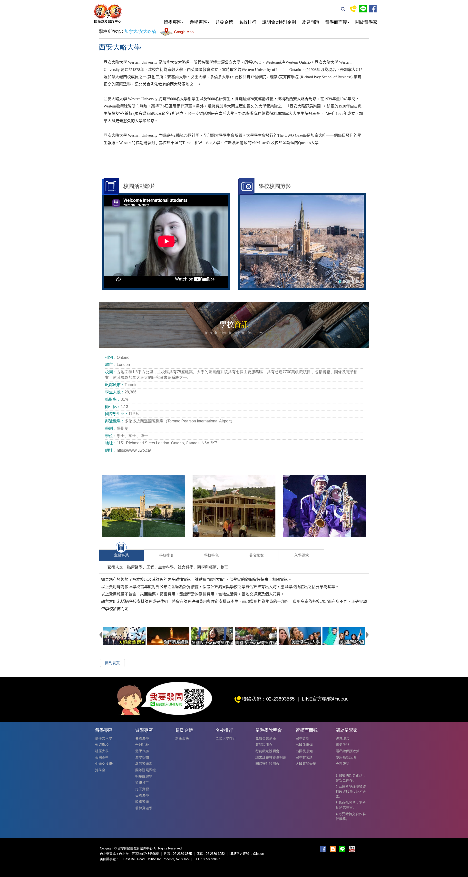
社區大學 (102, 751)
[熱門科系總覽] (168, 636)
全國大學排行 (225, 738)
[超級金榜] (124, 636)
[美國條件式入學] (300, 636)
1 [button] (339, 281)
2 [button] (344, 281)
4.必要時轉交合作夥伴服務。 (351, 816)
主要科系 (121, 555)
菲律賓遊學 (143, 808)
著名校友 (256, 555)
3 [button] (348, 281)
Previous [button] (100, 634)
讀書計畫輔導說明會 (270, 757)
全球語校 (142, 745)
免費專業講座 (265, 738)
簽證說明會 (264, 745)
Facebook (373, 8)
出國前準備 (304, 745)
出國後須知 (304, 751)
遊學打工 (142, 783)
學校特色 (211, 555)
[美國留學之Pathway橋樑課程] (256, 636)
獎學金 (100, 770)
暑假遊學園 (143, 764)
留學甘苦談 (304, 757)
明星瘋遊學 (143, 776)
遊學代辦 (142, 751)
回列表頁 (112, 663)
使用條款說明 (346, 757)
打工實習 (142, 789)
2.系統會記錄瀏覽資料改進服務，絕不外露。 (351, 791)
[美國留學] (343, 636)
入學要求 (301, 555)
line (363, 8)
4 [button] (352, 281)
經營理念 (342, 738)
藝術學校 (102, 745)
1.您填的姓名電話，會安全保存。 (351, 777)
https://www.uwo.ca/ (134, 450)
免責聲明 (342, 764)
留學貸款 (302, 738)
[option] (302, 241)
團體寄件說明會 (267, 764)
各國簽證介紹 (306, 764)
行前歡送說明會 (267, 751)
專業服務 (342, 745)
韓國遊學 (142, 802)
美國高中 (102, 757)
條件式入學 (103, 738)
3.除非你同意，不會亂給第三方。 (351, 805)
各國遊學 (142, 738)
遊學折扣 (142, 757)
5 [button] (357, 281)
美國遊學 (142, 795)
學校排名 (166, 555)
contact (353, 8)
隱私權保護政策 (348, 751)
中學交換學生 (105, 764)
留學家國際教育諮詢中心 (107, 13)
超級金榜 (182, 738)
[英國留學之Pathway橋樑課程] (212, 636)
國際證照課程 (145, 770)
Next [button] (367, 634)
